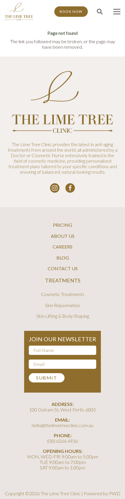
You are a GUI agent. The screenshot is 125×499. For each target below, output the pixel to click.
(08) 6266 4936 (62, 441)
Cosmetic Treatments (62, 294)
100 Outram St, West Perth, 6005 (62, 409)
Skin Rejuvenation (62, 305)
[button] (99, 11)
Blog (62, 257)
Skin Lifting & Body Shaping (62, 316)
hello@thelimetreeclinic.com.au (62, 425)
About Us (62, 236)
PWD (114, 493)
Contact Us (63, 268)
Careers (62, 246)
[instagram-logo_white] (55, 188)
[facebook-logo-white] (70, 188)
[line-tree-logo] (19, 11)
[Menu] (117, 11)
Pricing (62, 225)
